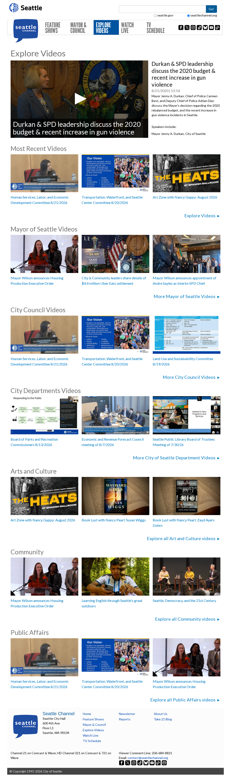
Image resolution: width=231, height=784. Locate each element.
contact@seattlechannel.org (148, 758)
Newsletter (127, 714)
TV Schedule (156, 28)
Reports (124, 719)
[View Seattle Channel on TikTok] (140, 762)
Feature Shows (52, 28)
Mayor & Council (78, 28)
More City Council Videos (189, 377)
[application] (79, 99)
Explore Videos (103, 28)
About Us (160, 714)
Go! (211, 9)
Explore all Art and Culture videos (181, 538)
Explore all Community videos (185, 619)
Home (87, 714)
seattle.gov (165, 15)
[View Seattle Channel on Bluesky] (146, 762)
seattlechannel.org (203, 15)
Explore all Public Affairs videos (182, 699)
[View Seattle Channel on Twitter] (128, 762)
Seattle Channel (58, 713)
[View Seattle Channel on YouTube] (152, 762)
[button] (79, 98)
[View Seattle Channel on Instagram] (134, 762)
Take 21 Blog (163, 719)
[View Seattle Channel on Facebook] (122, 762)
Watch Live (127, 28)
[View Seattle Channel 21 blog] (158, 762)
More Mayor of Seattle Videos (184, 296)
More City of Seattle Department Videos (174, 457)
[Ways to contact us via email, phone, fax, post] (164, 762)
